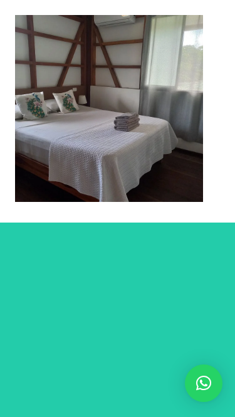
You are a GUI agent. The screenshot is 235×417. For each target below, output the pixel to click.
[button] (203, 383)
